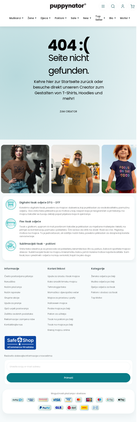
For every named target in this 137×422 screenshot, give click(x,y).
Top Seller (99, 18)
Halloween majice (57, 303)
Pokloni (59, 18)
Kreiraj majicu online (59, 330)
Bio (111, 18)
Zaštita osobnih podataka (18, 313)
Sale (73, 18)
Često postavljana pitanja (18, 276)
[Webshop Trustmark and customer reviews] (68, 343)
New (86, 18)
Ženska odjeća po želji (103, 276)
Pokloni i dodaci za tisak (104, 292)
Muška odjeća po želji (103, 281)
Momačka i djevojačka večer (63, 292)
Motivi (124, 18)
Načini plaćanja (13, 287)
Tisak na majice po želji (60, 324)
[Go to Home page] (68, 6)
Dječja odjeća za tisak (103, 287)
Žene (31, 18)
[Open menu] (103, 6)
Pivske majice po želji (59, 308)
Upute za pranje (12, 303)
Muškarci (15, 18)
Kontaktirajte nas (13, 324)
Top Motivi (96, 297)
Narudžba (9, 281)
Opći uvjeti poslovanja (16, 308)
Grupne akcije (11, 297)
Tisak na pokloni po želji (60, 319)
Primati (68, 378)
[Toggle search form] (112, 6)
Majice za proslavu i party (61, 297)
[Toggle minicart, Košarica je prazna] (132, 6)
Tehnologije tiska (57, 287)
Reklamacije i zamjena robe (19, 319)
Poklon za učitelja (57, 313)
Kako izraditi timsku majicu (62, 281)
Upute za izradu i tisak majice (64, 276)
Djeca (44, 18)
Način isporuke (12, 292)
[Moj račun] (122, 6)
